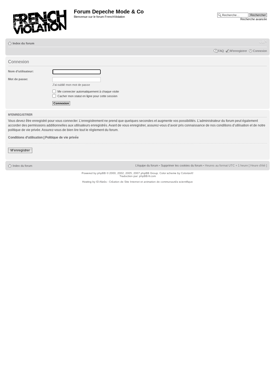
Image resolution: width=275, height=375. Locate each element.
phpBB (101, 173)
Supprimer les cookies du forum (181, 165)
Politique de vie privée (62, 137)
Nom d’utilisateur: (21, 71)
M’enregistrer (238, 50)
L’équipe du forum (146, 165)
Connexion (260, 50)
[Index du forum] (40, 20)
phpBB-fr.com (147, 176)
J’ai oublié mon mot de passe (71, 84)
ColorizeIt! (187, 173)
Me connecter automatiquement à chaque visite (88, 91)
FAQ (221, 50)
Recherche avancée (253, 19)
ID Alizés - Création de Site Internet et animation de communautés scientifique (144, 181)
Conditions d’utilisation (25, 137)
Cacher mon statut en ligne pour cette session (87, 96)
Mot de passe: (18, 79)
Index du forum (23, 43)
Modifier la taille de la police (263, 42)
